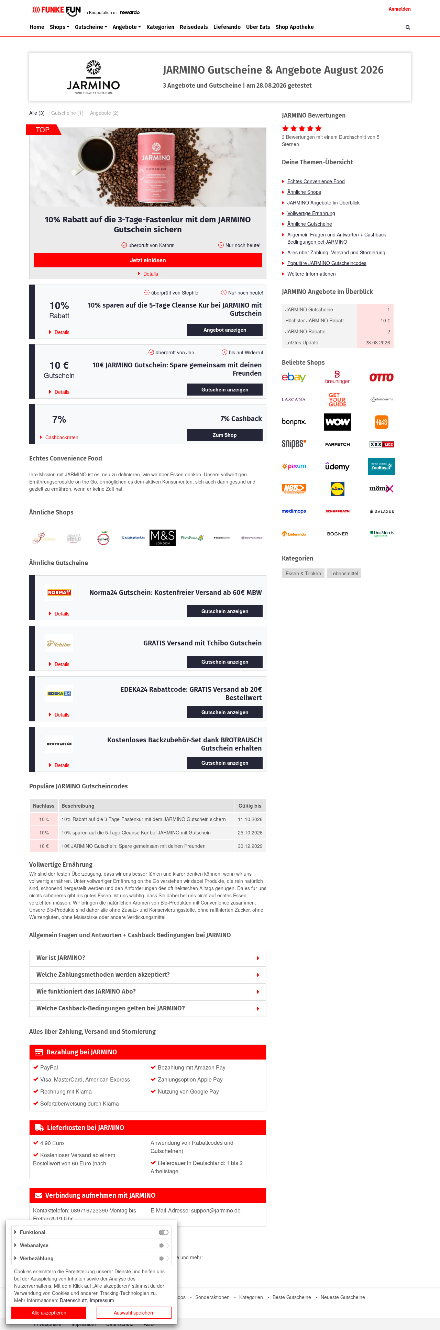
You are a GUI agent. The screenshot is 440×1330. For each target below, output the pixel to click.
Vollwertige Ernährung (311, 213)
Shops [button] (57, 27)
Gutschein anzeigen (225, 389)
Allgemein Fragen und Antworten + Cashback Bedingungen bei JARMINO (336, 238)
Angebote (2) (104, 112)
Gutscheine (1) (67, 112)
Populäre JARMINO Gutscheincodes (326, 262)
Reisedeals (194, 27)
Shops (179, 1297)
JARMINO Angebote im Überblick (323, 202)
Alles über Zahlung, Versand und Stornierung (336, 252)
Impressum (102, 1300)
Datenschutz (73, 1300)
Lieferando (227, 27)
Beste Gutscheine (292, 1297)
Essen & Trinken (303, 573)
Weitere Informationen (311, 273)
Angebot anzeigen (225, 329)
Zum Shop (225, 434)
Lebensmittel (344, 573)
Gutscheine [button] (89, 27)
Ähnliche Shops (304, 191)
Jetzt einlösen (148, 260)
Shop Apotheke (295, 27)
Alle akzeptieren (49, 1312)
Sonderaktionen (212, 1297)
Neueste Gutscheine (343, 1297)
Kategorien (160, 27)
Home (37, 27)
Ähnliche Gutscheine (309, 223)
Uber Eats (258, 27)
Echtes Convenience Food (316, 181)
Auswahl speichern (134, 1312)
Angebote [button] (125, 27)
